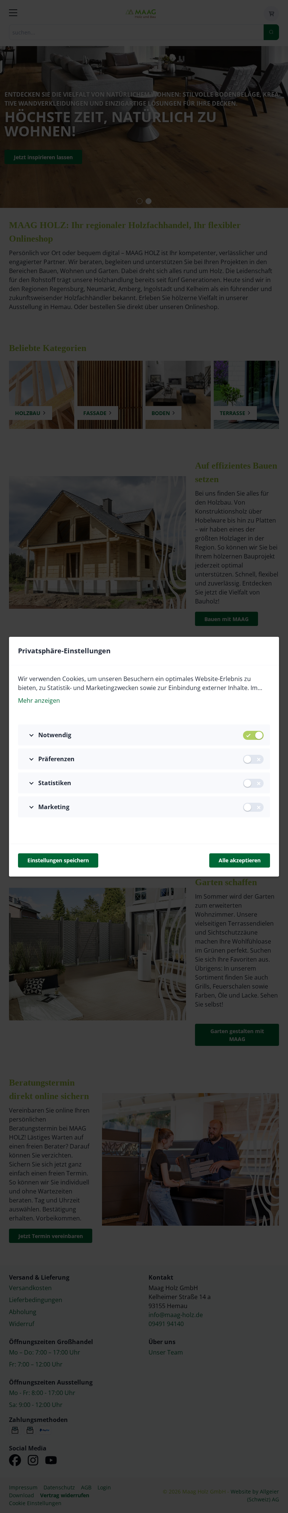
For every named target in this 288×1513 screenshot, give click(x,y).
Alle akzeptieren (240, 860)
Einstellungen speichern (58, 860)
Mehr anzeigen (39, 700)
